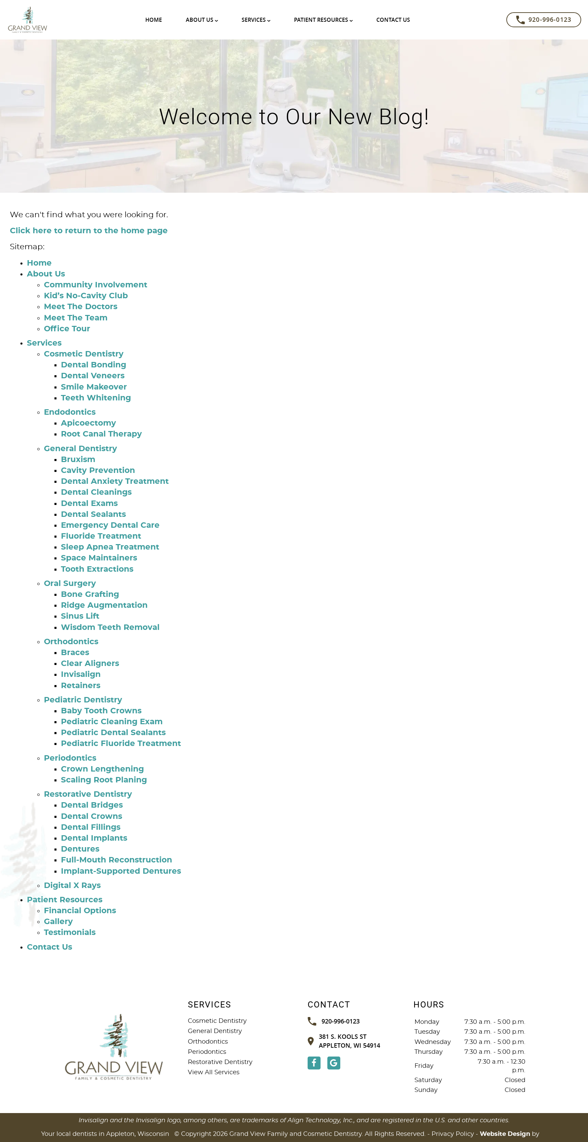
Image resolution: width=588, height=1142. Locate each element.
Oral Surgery (70, 584)
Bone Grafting (90, 595)
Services (254, 19)
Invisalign (81, 675)
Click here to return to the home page (89, 231)
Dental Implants (94, 838)
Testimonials (70, 933)
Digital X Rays (72, 886)
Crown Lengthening (102, 769)
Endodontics (70, 412)
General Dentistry (80, 449)
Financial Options (80, 911)
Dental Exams (89, 504)
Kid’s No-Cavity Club (86, 296)
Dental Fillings (90, 827)
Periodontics (70, 758)
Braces (75, 653)
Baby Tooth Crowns (101, 711)
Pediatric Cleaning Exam (112, 722)
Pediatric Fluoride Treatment (121, 744)
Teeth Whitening (96, 398)
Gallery (58, 922)
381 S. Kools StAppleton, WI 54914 (349, 1040)
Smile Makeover (94, 387)
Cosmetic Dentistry (84, 354)
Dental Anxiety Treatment (115, 482)
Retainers (80, 686)
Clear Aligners (90, 664)
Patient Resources (321, 19)
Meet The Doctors (80, 307)
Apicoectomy (88, 423)
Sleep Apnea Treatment (110, 547)
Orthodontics (71, 642)
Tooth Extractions (97, 569)
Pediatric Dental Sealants (113, 733)
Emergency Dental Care (110, 525)
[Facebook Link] (314, 1063)
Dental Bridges (92, 805)
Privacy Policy (452, 1134)
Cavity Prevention (98, 471)
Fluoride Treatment (101, 536)
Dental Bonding (93, 365)
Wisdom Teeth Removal (110, 628)
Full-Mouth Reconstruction (116, 860)
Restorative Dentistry (88, 794)
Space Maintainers (99, 558)
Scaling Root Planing (104, 780)
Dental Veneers (93, 376)
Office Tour (67, 329)
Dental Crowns (91, 817)
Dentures (80, 849)
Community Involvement (95, 285)
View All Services (214, 1072)
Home (153, 19)
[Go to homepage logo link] (114, 1047)
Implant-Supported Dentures (121, 871)
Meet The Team (76, 318)
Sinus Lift (80, 616)
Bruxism (78, 460)
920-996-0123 (549, 19)
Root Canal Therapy (101, 434)
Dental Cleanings (96, 492)
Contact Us (393, 19)
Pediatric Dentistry (83, 700)
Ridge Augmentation (104, 605)
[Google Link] (333, 1063)
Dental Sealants (93, 515)
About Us (199, 19)
